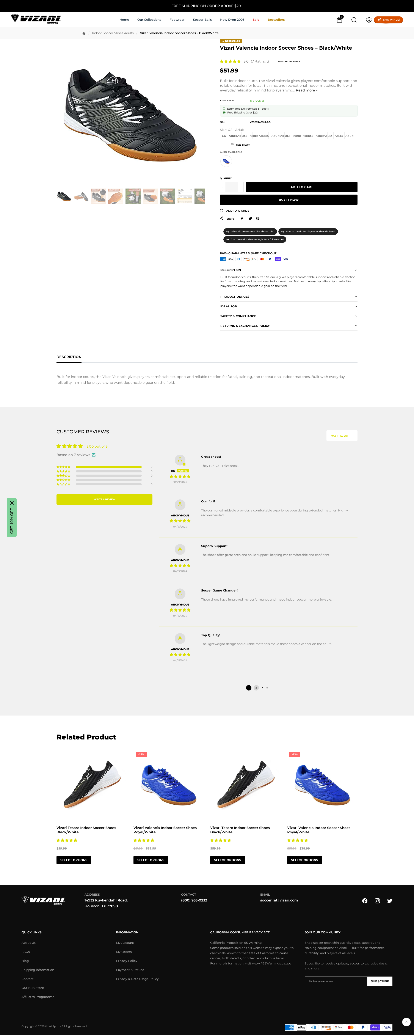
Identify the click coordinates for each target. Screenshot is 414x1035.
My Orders (124, 952)
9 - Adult (282, 135)
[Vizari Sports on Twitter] (389, 900)
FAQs (26, 952)
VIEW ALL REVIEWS (289, 61)
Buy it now (289, 200)
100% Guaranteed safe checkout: (248, 253)
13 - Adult (346, 135)
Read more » (307, 90)
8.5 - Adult (272, 135)
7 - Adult (239, 135)
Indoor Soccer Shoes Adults (113, 33)
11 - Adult (325, 135)
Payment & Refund (130, 970)
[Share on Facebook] (242, 218)
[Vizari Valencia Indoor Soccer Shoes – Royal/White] (226, 161)
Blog (25, 961)
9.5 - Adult (293, 135)
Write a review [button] (104, 499)
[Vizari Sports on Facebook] (364, 900)
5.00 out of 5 (97, 446)
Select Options (73, 860)
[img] (180, 476)
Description (69, 357)
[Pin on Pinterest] (257, 218)
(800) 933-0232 (194, 900)
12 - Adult (336, 135)
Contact (28, 979)
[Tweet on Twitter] (250, 218)
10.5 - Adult (316, 135)
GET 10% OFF (11, 521)
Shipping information (38, 970)
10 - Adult (304, 135)
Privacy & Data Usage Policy (137, 979)
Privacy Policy (126, 961)
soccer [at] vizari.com (279, 900)
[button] (230, 61)
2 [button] (256, 687)
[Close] (12, 503)
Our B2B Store (33, 988)
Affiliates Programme (38, 997)
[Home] (84, 33)
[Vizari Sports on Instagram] (377, 900)
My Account (125, 943)
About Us (29, 943)
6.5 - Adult (229, 135)
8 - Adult (260, 135)
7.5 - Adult (250, 135)
